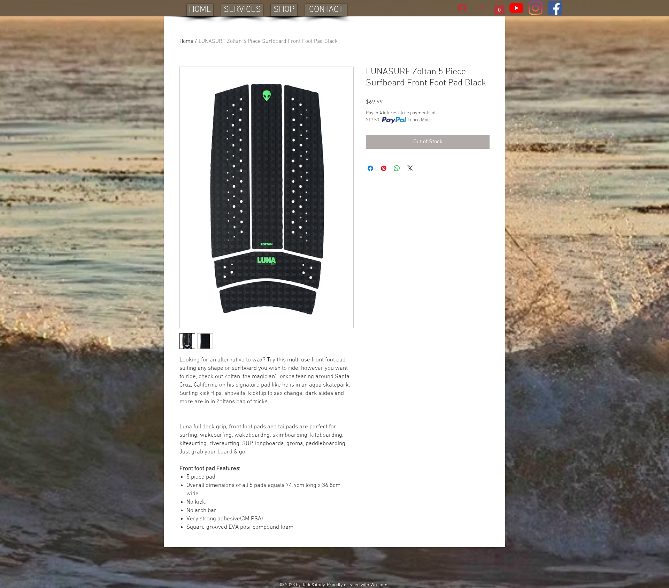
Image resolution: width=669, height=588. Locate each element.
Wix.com (378, 585)
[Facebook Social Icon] (555, 8)
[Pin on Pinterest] (383, 168)
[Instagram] (536, 8)
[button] (499, 7)
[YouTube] (516, 8)
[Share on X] (410, 168)
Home (186, 41)
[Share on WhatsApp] (397, 168)
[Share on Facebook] (370, 168)
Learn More (420, 120)
